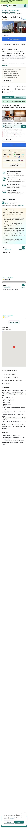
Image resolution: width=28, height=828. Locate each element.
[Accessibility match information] (16, 126)
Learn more (11, 818)
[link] (7, 44)
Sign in (23, 126)
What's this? (21, 205)
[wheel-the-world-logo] (8, 5)
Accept (19, 822)
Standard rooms (20, 97)
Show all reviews (14, 322)
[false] (25, 5)
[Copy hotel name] (21, 17)
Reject (9, 822)
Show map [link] (6, 35)
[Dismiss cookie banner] (25, 812)
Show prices (14, 145)
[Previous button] (3, 44)
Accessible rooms (7, 97)
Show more (5, 65)
